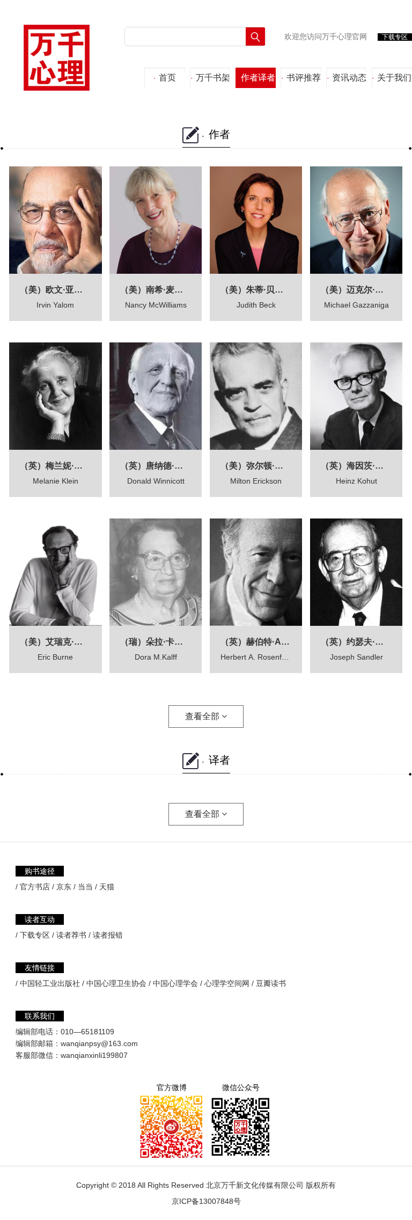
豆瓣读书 (271, 983)
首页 (164, 77)
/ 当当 (83, 886)
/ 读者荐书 (69, 935)
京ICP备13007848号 (206, 1201)
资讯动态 (346, 77)
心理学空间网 (226, 983)
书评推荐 (301, 77)
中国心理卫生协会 (116, 983)
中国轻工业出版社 (50, 983)
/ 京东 (61, 886)
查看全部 (203, 716)
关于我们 (391, 77)
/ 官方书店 (33, 886)
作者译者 (255, 77)
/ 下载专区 (33, 935)
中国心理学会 (175, 983)
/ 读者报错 (106, 935)
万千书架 (210, 77)
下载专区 (395, 37)
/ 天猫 (104, 886)
